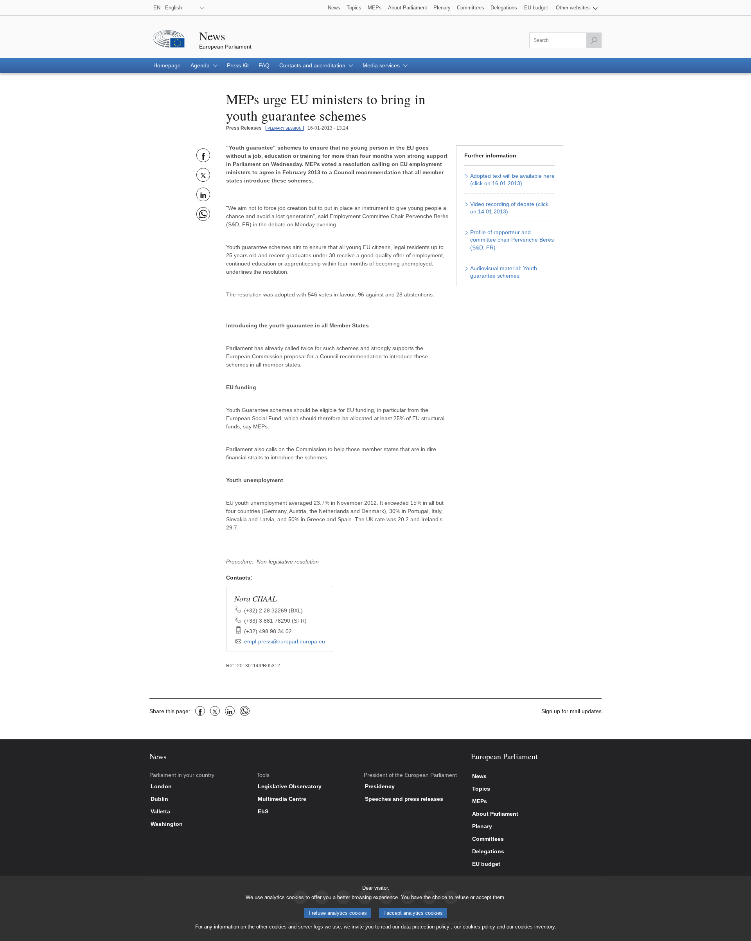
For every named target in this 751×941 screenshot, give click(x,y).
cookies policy (479, 927)
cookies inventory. (535, 927)
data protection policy (425, 927)
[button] (577, 7)
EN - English (167, 8)
